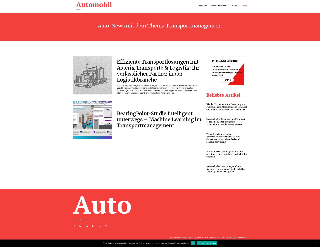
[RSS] (93, 226)
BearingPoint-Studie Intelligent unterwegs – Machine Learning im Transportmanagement (159, 119)
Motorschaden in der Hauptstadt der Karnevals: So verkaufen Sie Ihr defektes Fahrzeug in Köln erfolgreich (225, 169)
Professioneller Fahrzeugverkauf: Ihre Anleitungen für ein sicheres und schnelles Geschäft (226, 154)
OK (193, 243)
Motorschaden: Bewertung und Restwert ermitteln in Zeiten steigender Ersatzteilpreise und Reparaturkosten (225, 122)
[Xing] (105, 226)
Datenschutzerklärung (207, 243)
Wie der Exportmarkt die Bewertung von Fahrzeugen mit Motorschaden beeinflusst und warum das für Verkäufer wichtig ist (226, 107)
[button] (244, 5)
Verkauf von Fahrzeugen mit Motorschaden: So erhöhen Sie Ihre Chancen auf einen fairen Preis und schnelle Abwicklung (223, 138)
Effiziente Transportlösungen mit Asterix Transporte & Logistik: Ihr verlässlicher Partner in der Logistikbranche (158, 71)
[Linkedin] (86, 226)
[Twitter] (99, 226)
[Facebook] (74, 226)
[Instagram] (80, 226)
